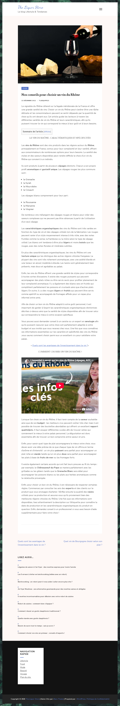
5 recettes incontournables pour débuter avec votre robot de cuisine (45, 596)
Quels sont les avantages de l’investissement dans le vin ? (60, 345)
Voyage (23, 674)
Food (25, 88)
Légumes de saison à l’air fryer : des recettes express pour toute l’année (47, 567)
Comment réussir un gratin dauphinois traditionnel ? (39, 611)
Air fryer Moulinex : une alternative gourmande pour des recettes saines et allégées (51, 589)
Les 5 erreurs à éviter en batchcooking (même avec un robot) (42, 574)
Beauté (23, 670)
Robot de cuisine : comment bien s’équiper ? (35, 604)
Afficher (47, 131)
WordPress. (81, 699)
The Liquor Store (30, 7)
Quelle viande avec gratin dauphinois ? (33, 618)
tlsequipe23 (44, 100)
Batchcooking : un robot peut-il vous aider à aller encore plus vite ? (45, 582)
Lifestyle (24, 660)
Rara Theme (59, 699)
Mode (22, 667)
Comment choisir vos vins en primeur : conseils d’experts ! (41, 633)
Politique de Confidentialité (98, 699)
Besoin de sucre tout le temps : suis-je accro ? (36, 626)
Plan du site (25, 677)
